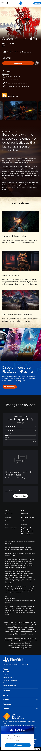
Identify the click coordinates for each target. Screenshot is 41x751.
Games (11, 664)
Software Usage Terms (34, 741)
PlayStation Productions (10, 680)
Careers (5, 675)
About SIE (6, 672)
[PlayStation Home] (20, 3)
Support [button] (6, 700)
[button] (20, 496)
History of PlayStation (9, 686)
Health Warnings (10, 598)
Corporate (6, 683)
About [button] (5, 669)
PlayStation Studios (9, 677)
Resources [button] (7, 704)
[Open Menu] (2, 3)
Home (5, 664)
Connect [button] (6, 709)
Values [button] (5, 695)
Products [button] (6, 691)
